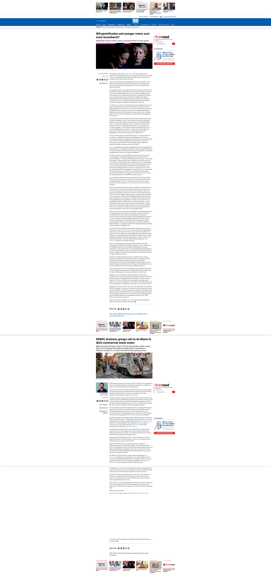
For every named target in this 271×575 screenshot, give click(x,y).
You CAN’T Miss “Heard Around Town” (112, 27)
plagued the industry (131, 426)
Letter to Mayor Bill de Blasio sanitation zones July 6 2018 (122, 493)
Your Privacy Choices (154, 16)
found (139, 135)
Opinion (128, 25)
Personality (112, 25)
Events (136, 25)
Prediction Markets (163, 25)
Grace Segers (103, 73)
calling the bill (122, 468)
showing (141, 162)
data (118, 105)
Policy (104, 25)
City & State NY (140, 493)
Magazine (154, 25)
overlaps (111, 218)
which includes (126, 230)
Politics (98, 25)
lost (113, 124)
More (172, 24)
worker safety (136, 424)
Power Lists (120, 25)
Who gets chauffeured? (132, 27)
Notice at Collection (143, 16)
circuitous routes (135, 403)
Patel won (112, 147)
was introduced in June (145, 421)
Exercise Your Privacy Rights (170, 16)
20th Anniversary (145, 25)
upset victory (129, 73)
